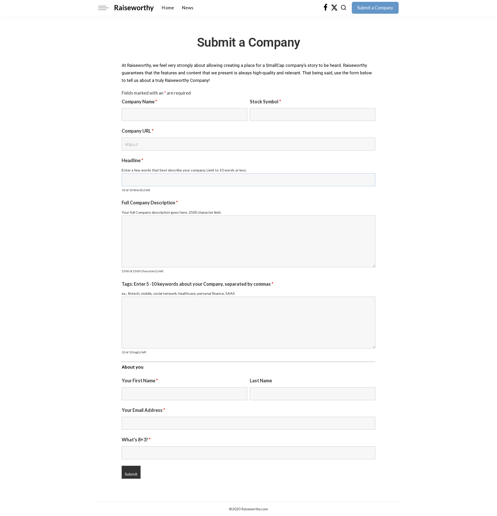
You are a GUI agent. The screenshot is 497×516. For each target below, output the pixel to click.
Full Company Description (150, 202)
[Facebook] (325, 8)
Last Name (261, 380)
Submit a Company (375, 7)
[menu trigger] (106, 8)
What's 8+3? (136, 439)
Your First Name (140, 380)
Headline (132, 160)
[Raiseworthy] (134, 8)
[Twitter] (334, 8)
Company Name (139, 101)
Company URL (138, 131)
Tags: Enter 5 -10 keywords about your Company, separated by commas (197, 284)
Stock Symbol (265, 101)
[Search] (343, 8)
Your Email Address (143, 410)
